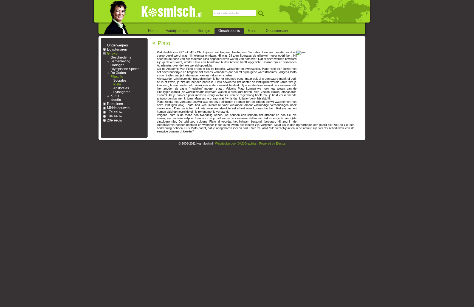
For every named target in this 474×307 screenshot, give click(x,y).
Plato (117, 84)
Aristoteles (121, 88)
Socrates (119, 80)
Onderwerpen (117, 45)
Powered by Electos (272, 143)
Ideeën (116, 100)
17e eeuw (114, 112)
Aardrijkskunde (177, 31)
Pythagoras (121, 92)
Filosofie (117, 77)
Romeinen (115, 104)
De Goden (118, 73)
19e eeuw (114, 116)
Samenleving (120, 61)
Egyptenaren (117, 49)
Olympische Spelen (125, 69)
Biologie (204, 31)
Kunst (253, 31)
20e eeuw (114, 120)
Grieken (113, 53)
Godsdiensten (277, 31)
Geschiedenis (229, 31)
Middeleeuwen (118, 108)
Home (152, 31)
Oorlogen (118, 65)
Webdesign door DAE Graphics (236, 143)
